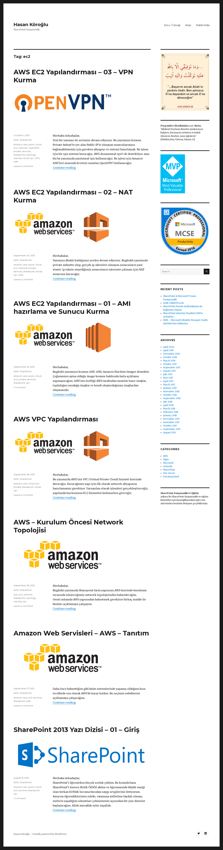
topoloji (18, 158)
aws (25, 144)
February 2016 (170, 412)
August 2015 (169, 432)
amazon (18, 144)
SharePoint (26, 140)
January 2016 (170, 415)
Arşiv (188, 25)
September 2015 (171, 429)
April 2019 (168, 350)
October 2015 (170, 425)
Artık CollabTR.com (173, 303)
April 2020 (168, 347)
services (26, 151)
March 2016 (169, 408)
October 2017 (170, 364)
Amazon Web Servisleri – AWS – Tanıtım (81, 633)
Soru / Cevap (172, 25)
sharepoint (19, 154)
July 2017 (167, 374)
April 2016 (168, 405)
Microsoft (168, 463)
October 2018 (170, 357)
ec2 (15, 148)
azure (31, 144)
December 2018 (171, 353)
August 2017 (169, 371)
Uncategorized (171, 476)
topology (31, 154)
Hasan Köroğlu (31, 24)
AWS (16, 140)
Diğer (166, 459)
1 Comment (20, 387)
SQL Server (169, 473)
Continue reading (64, 167)
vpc (32, 158)
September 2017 (171, 367)
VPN (37, 158)
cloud (38, 144)
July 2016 (167, 401)
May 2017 (168, 377)
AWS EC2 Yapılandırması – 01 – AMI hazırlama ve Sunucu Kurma (72, 307)
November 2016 (171, 391)
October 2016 (170, 395)
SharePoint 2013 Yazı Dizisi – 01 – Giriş (76, 730)
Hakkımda (202, 25)
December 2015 (171, 419)
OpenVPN (33, 148)
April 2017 (168, 381)
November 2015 (171, 422)
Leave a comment (23, 166)
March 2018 (169, 360)
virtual (26, 158)
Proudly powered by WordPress (49, 834)
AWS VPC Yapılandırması (56, 419)
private (17, 151)
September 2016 (171, 398)
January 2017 (170, 388)
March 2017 (169, 384)
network (22, 148)
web (16, 161)
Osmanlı (167, 466)
